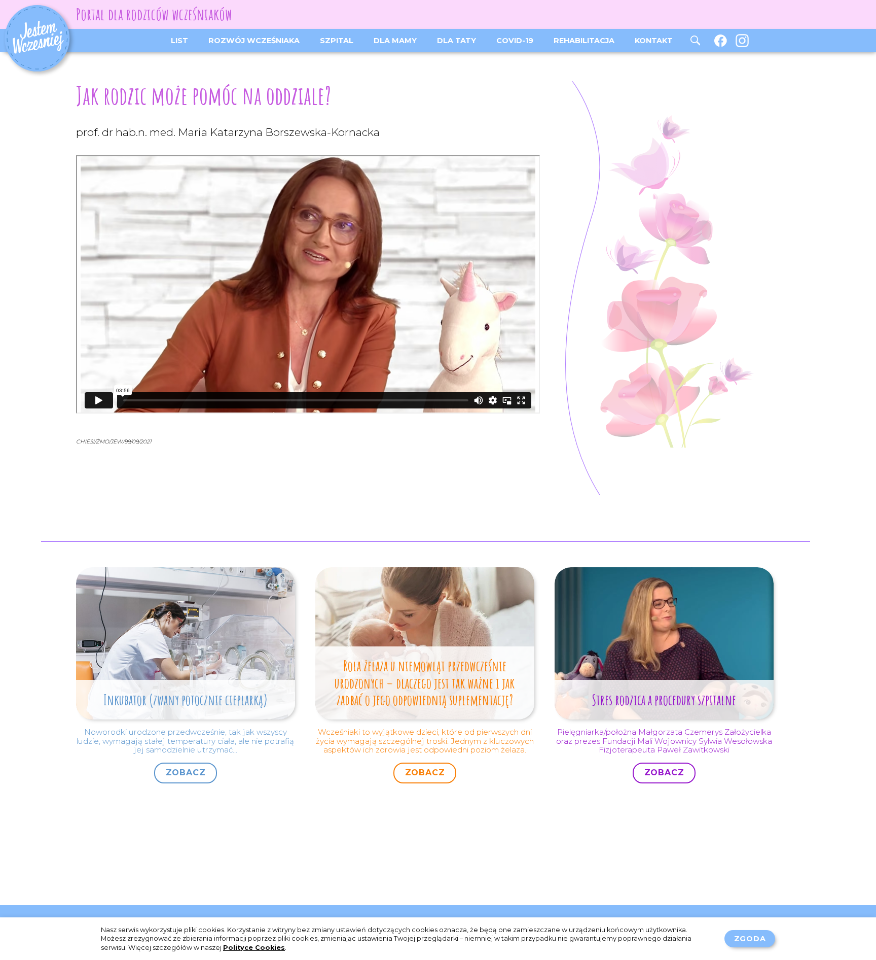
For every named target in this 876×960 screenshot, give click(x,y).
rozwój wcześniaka (254, 40)
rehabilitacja (584, 40)
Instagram (743, 40)
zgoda (750, 938)
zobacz (186, 772)
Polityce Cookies (254, 947)
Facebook (720, 40)
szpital (336, 40)
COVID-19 (514, 40)
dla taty (456, 40)
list (179, 40)
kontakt (654, 40)
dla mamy (395, 40)
